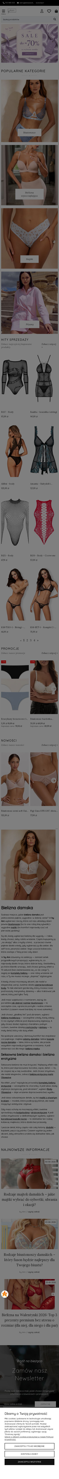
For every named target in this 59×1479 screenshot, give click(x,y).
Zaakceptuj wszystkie (29, 1462)
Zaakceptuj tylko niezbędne (29, 1446)
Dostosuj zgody (29, 1454)
